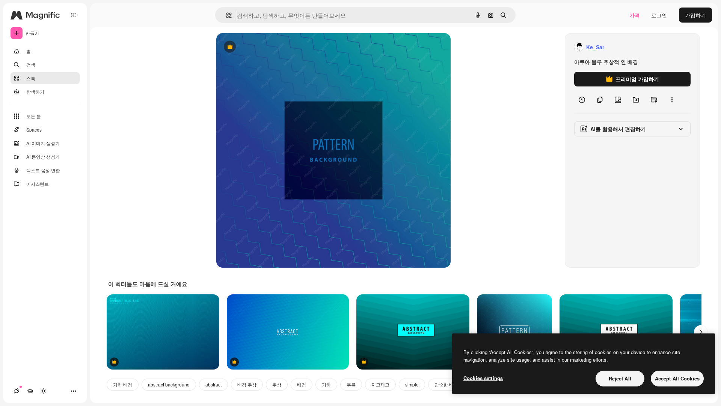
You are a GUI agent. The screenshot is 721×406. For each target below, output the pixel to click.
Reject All (620, 378)
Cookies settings (483, 378)
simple (412, 384)
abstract (213, 384)
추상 (276, 384)
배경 (301, 384)
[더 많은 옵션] (671, 100)
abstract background (169, 384)
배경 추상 (246, 384)
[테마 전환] (44, 391)
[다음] (700, 332)
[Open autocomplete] (226, 15)
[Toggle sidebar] (74, 15)
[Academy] (30, 391)
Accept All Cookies (677, 378)
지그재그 (380, 384)
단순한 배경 (446, 384)
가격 (634, 15)
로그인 (659, 15)
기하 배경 (122, 384)
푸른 (351, 384)
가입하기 (695, 15)
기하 (326, 384)
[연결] (17, 391)
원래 (259, 47)
